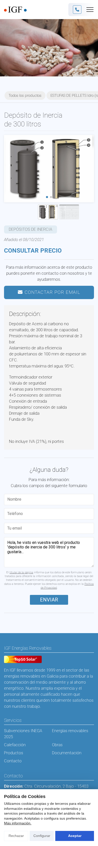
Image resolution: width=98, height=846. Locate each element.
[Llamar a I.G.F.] (77, 10)
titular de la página (21, 572)
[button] (47, 197)
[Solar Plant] (23, 660)
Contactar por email (52, 292)
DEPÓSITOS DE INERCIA (30, 229)
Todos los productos (25, 95)
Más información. (17, 823)
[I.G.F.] (15, 10)
